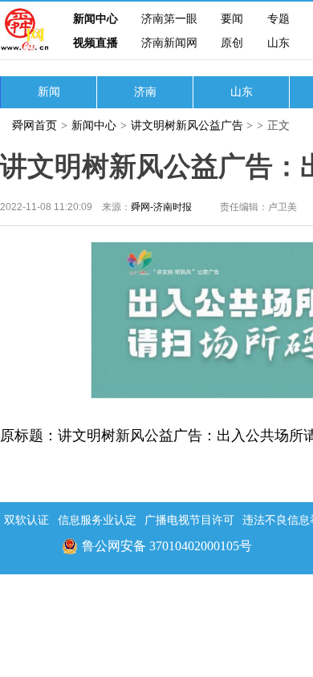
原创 (232, 43)
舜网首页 (34, 126)
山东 (278, 43)
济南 (145, 92)
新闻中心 (95, 19)
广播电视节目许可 (189, 520)
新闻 (49, 92)
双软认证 (26, 520)
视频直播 (95, 43)
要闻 (232, 19)
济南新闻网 (169, 43)
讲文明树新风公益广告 (187, 126)
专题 (278, 19)
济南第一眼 (169, 19)
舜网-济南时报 (161, 207)
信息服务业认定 (97, 520)
